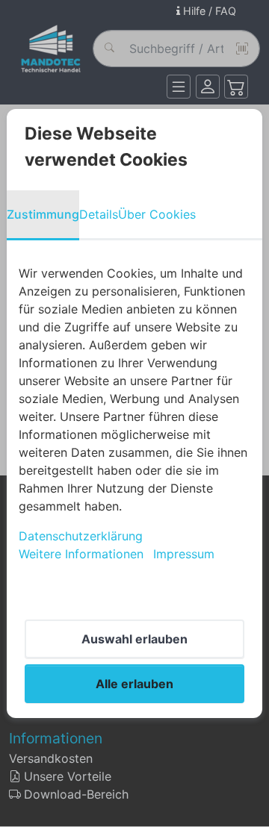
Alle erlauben (134, 683)
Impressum (183, 553)
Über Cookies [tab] (157, 214)
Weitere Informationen (81, 553)
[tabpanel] (134, 413)
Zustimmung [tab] (43, 214)
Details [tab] (98, 214)
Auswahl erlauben (134, 638)
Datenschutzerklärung (81, 535)
